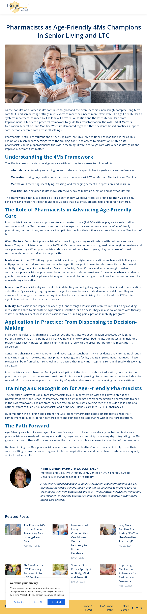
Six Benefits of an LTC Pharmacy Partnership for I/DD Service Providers (34, 573)
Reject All (37, 602)
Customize (19, 602)
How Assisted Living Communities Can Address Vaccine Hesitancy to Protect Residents (79, 539)
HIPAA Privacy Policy (105, 607)
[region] (37, 593)
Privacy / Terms (87, 607)
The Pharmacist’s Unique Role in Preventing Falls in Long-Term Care (34, 533)
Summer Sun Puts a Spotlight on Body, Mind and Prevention (81, 571)
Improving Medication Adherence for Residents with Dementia (128, 573)
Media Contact (125, 607)
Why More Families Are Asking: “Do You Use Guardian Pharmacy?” (128, 533)
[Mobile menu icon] (136, 7)
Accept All (56, 602)
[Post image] (13, 529)
